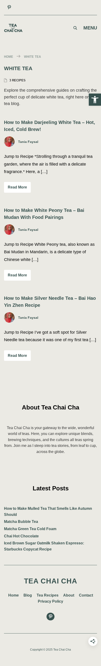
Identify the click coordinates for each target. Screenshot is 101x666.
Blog (27, 595)
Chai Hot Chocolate (21, 536)
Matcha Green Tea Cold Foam (30, 529)
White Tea (32, 56)
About (68, 595)
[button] (95, 100)
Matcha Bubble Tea (21, 522)
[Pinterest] (9, 7)
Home (8, 56)
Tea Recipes (47, 595)
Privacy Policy (50, 601)
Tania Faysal (28, 142)
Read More (17, 187)
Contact (86, 595)
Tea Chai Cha (50, 581)
